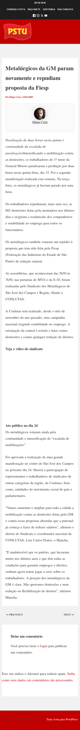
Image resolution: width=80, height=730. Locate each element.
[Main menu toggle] (71, 31)
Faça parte (34, 9)
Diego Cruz (40, 122)
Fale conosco (65, 9)
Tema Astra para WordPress (62, 719)
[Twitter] (42, 16)
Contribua (49, 9)
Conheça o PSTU (16, 9)
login (43, 645)
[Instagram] (38, 16)
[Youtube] (45, 16)
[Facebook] (34, 16)
